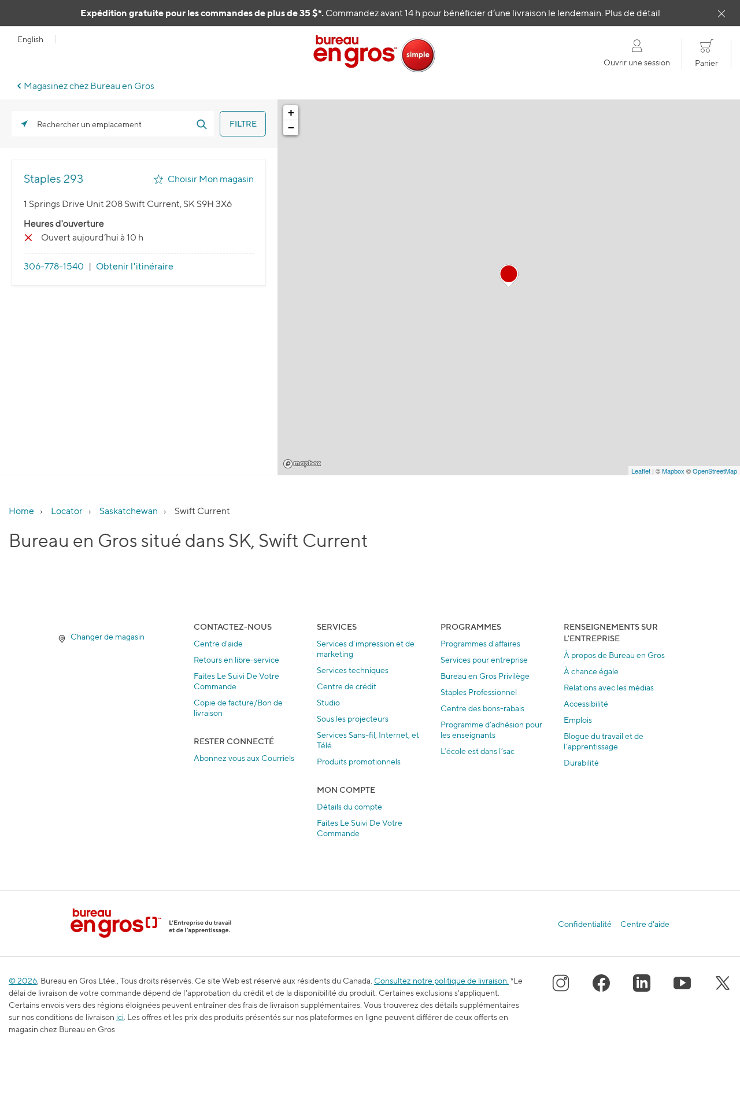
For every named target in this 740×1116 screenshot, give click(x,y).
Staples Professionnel (479, 692)
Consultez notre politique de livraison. (441, 980)
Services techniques (352, 670)
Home (21, 510)
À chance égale (591, 671)
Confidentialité (585, 924)
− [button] (291, 127)
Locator (67, 510)
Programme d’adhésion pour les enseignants (491, 729)
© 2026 (23, 980)
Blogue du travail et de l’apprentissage (603, 741)
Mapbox (302, 464)
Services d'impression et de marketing (366, 648)
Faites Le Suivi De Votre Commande (236, 681)
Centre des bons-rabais (482, 708)
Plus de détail (632, 13)
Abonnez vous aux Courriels (244, 758)
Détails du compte (349, 806)
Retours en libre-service (236, 659)
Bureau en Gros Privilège (485, 676)
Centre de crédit (346, 686)
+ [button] (291, 112)
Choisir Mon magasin (211, 178)
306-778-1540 (54, 266)
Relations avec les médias (609, 687)
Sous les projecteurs (352, 718)
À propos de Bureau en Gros (614, 655)
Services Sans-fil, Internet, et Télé (368, 740)
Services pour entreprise (484, 659)
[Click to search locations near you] (24, 123)
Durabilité (581, 762)
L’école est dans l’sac (478, 751)
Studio (328, 702)
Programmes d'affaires (480, 643)
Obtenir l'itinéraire (134, 266)
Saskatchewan (128, 510)
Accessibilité (586, 703)
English (30, 39)
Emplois (578, 720)
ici (120, 1017)
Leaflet (640, 470)
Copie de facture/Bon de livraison (238, 707)
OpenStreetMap (715, 470)
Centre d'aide (218, 643)
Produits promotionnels (359, 761)
